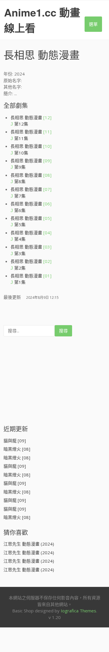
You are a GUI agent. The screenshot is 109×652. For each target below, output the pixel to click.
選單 (93, 24)
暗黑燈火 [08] (16, 449)
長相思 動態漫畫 (30, 117)
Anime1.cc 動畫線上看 (42, 20)
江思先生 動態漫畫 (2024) (28, 544)
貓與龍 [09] (14, 440)
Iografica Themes (78, 611)
